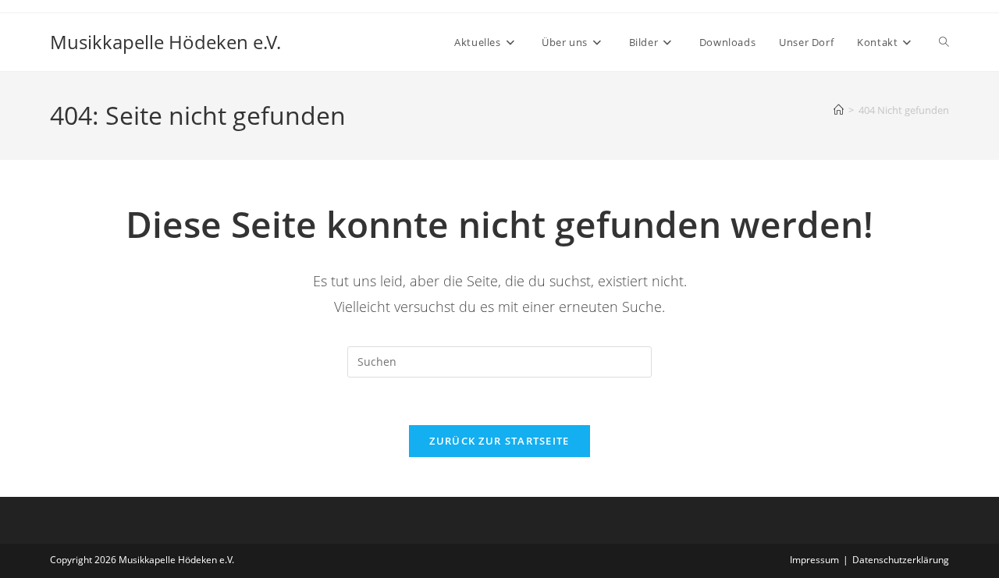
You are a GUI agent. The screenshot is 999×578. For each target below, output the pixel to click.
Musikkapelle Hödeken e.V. (165, 42)
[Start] (839, 110)
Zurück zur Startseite (499, 441)
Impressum (814, 559)
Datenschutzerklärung (900, 559)
